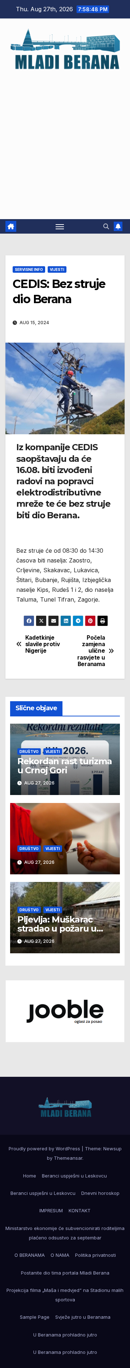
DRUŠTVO (29, 751)
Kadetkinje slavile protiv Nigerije (42, 644)
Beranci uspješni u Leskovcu (74, 1176)
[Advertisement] (65, 141)
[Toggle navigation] (60, 226)
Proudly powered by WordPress (45, 1148)
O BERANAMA (29, 1255)
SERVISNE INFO (29, 269)
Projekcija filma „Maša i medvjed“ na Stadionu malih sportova (65, 1294)
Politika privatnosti (95, 1255)
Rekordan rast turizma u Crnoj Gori (64, 765)
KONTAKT (80, 1210)
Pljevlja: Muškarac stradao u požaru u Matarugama (56, 928)
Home (29, 1176)
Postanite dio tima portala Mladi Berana (65, 1273)
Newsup (112, 1148)
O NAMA (60, 1255)
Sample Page (34, 1317)
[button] (106, 226)
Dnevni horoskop (100, 1193)
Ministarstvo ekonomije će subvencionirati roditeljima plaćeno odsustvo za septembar (65, 1233)
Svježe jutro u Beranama (82, 1317)
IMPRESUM (51, 1210)
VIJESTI (57, 269)
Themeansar (68, 1158)
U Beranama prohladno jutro (65, 1335)
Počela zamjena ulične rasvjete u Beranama (91, 651)
